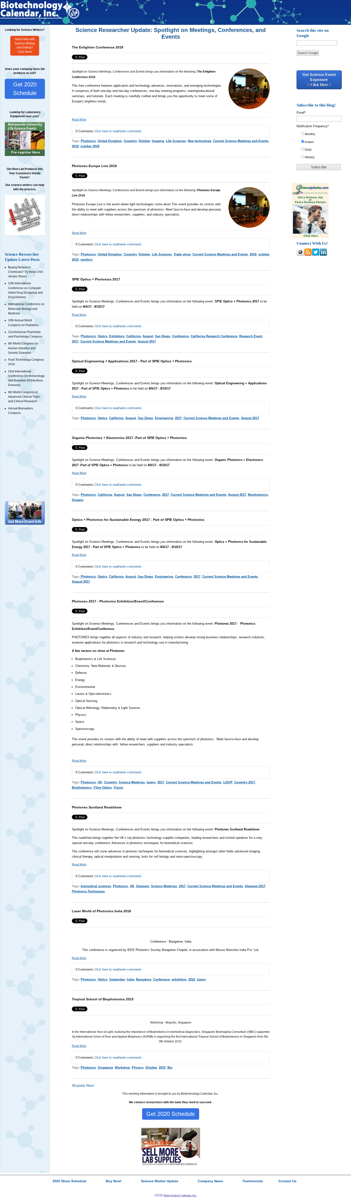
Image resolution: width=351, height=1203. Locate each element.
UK (100, 782)
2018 (75, 146)
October (144, 141)
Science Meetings (132, 782)
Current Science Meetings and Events (240, 141)
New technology (199, 141)
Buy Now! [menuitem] (114, 1181)
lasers (151, 782)
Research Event (250, 336)
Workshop (122, 1067)
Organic (78, 500)
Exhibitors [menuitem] (32, 21)
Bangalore (143, 979)
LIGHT (227, 782)
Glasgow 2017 (255, 886)
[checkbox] (321, 146)
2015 (162, 1067)
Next (90, 1085)
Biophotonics (258, 494)
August (148, 336)
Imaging (158, 141)
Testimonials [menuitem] (48, 21)
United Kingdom (110, 141)
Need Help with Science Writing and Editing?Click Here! (25, 45)
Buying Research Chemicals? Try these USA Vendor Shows (25, 272)
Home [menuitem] (4, 21)
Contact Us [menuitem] (287, 1181)
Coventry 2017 (244, 782)
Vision (118, 787)
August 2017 (147, 341)
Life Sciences (176, 141)
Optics (102, 336)
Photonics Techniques (88, 891)
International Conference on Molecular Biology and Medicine (26, 308)
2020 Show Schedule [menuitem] (69, 1181)
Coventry (130, 141)
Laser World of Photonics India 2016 (101, 911)
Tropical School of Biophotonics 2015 (102, 999)
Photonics (88, 141)
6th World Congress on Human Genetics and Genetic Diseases (23, 348)
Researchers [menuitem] (17, 21)
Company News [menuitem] (210, 1181)
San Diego (162, 336)
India (130, 979)
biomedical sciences (96, 886)
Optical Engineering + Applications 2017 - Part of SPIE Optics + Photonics (132, 361)
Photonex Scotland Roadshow (97, 807)
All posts (78, 1085)
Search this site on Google (313, 33)
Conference (180, 336)
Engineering (164, 418)
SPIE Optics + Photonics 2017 (96, 279)
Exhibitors (116, 336)
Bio (169, 1067)
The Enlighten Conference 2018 (97, 47)
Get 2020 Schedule (25, 88)
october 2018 (89, 146)
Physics (138, 1067)
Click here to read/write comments (118, 131)
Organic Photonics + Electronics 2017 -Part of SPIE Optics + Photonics (129, 438)
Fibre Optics (103, 787)
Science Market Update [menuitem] (159, 1181)
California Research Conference (214, 336)
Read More (79, 119)
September (117, 979)
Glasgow (142, 886)
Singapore (105, 1067)
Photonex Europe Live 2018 (94, 166)
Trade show (182, 254)
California (133, 336)
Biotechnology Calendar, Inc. (180, 1195)
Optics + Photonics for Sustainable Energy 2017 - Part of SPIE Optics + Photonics (138, 520)
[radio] (321, 135)
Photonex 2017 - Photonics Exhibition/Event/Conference (118, 601)
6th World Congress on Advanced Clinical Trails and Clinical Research (24, 396)
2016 (191, 979)
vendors (86, 259)
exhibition (179, 979)
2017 (75, 341)
